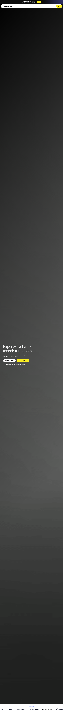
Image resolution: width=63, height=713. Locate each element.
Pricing (33, 6)
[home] (7, 6)
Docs (38, 6)
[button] (18, 6)
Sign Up (59, 6)
